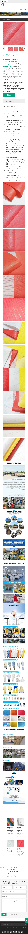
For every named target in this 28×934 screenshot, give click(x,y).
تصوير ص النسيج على (12, 873)
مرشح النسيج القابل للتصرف (13, 871)
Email (8, 95)
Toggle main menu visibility (21, 9)
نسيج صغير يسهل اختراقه (13, 867)
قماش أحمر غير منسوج (12, 876)
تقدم (4, 914)
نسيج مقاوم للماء (11, 869)
